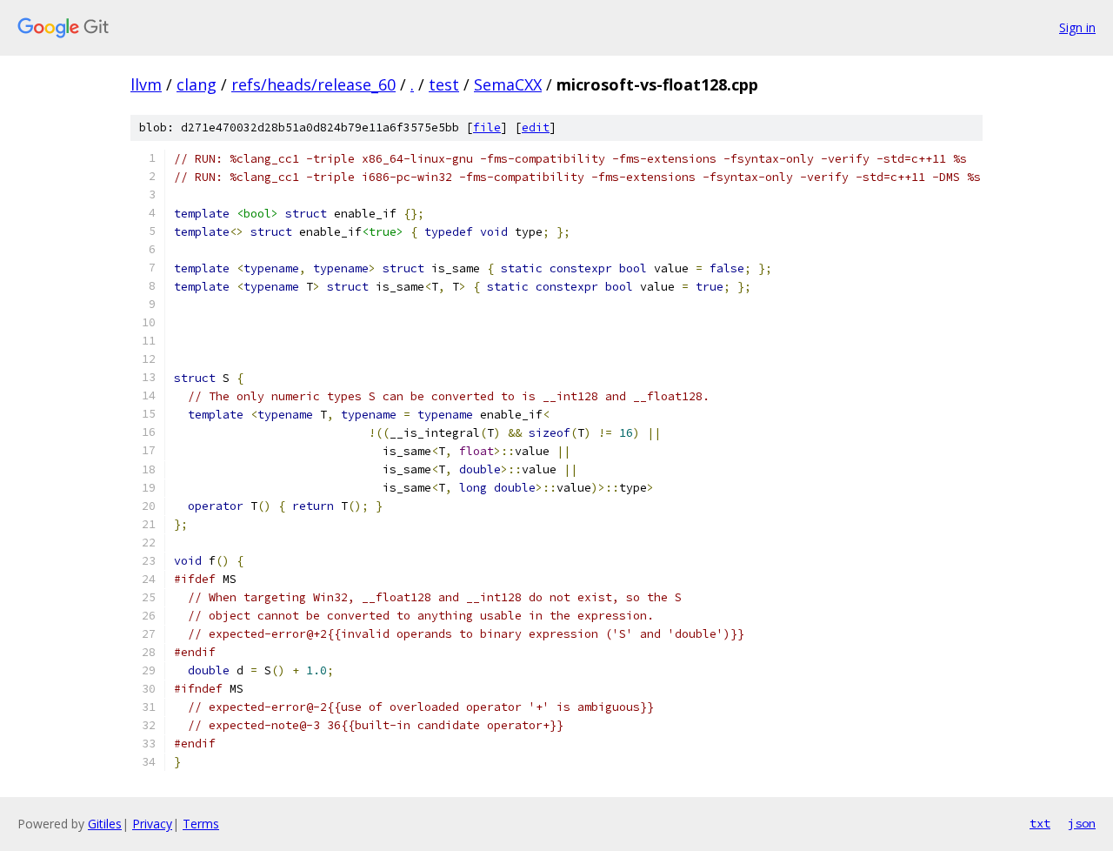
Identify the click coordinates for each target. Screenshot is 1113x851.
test (444, 84)
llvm (146, 84)
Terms (201, 823)
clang (197, 84)
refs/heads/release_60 (313, 84)
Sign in (1077, 27)
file (487, 127)
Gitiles (105, 823)
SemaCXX (508, 84)
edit (536, 127)
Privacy (152, 823)
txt (1040, 823)
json (1082, 823)
